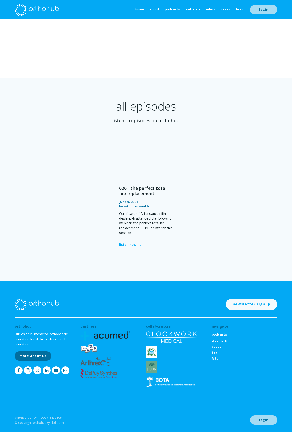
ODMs (210, 9)
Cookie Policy (51, 417)
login (264, 9)
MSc (215, 358)
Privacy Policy (26, 417)
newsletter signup (251, 304)
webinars (193, 9)
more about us (33, 356)
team (240, 9)
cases (225, 9)
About (154, 9)
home (139, 9)
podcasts (172, 9)
